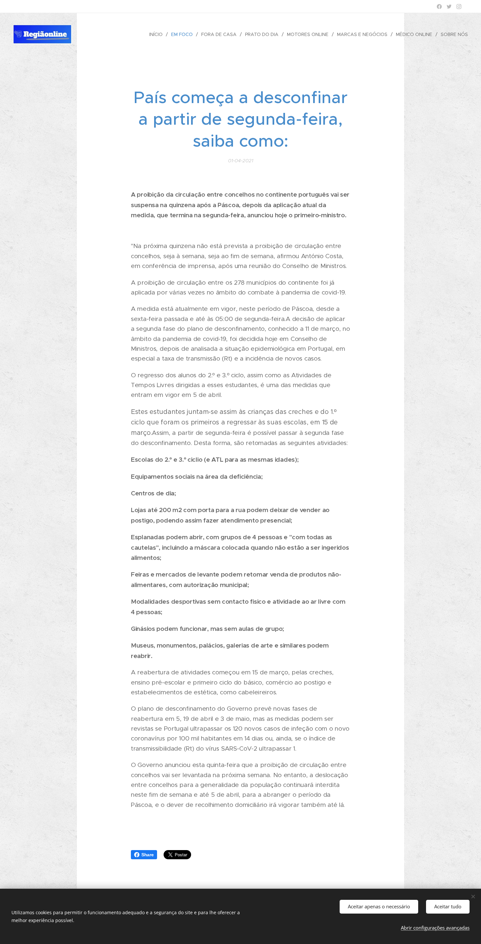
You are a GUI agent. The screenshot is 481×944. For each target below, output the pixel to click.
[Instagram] (459, 6)
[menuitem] (158, 34)
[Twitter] (449, 6)
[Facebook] (439, 6)
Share (147, 854)
